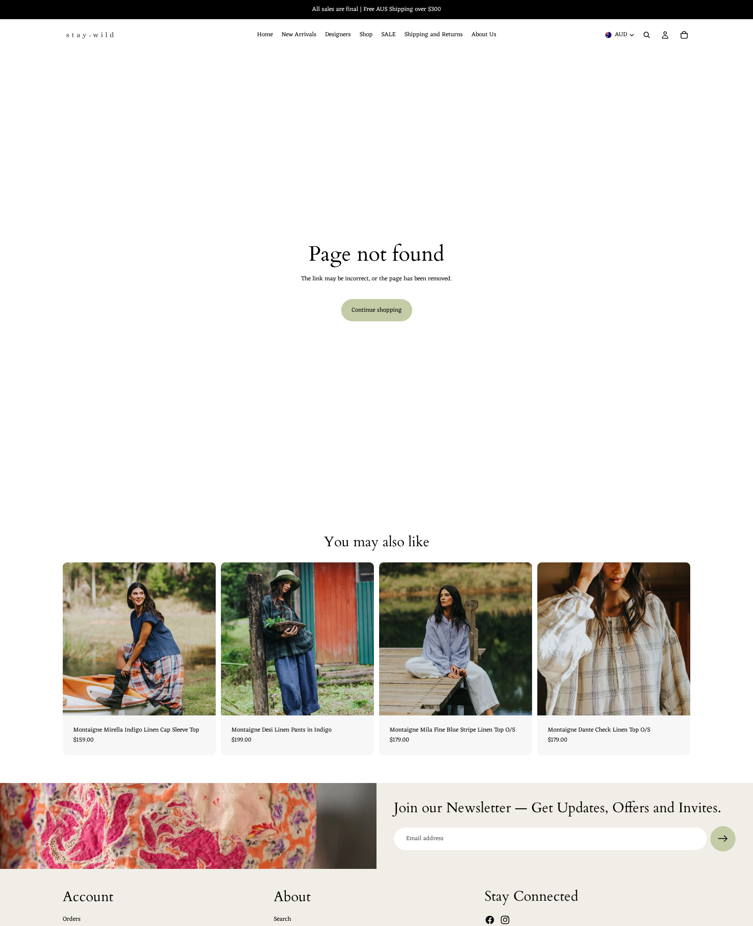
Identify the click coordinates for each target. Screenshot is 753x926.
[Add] (518, 702)
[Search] (646, 34)
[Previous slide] (76, 638)
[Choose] (202, 702)
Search (282, 919)
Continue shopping (377, 310)
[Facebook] (490, 920)
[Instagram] (505, 920)
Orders (72, 919)
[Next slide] (203, 638)
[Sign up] (723, 838)
